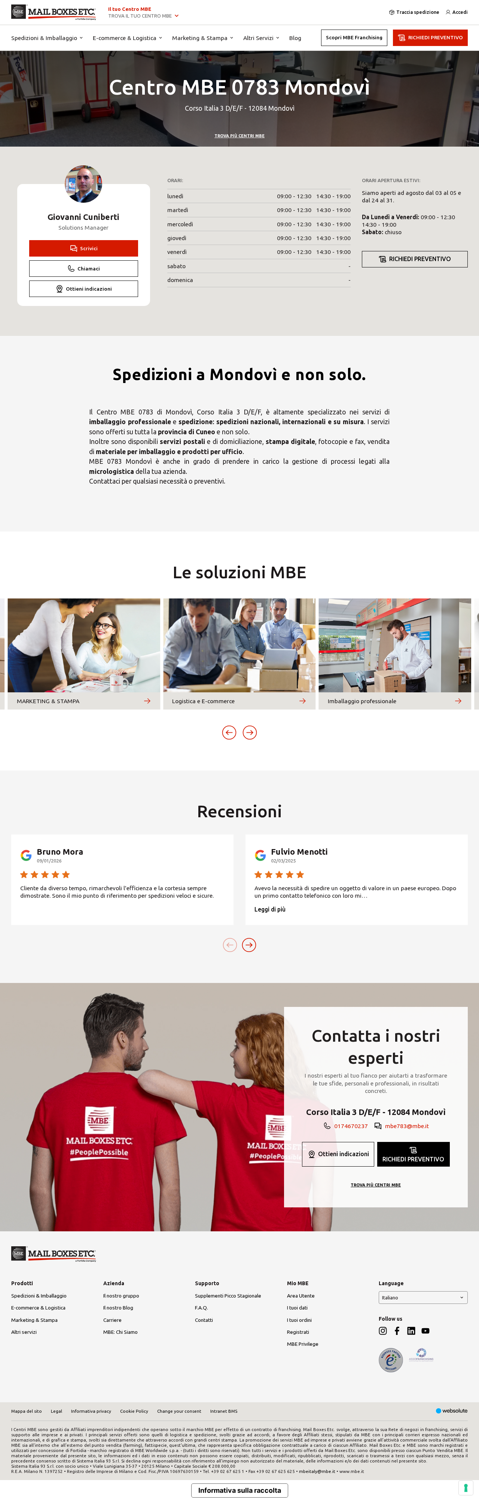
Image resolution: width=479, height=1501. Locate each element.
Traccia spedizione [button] (417, 12)
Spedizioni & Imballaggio (44, 37)
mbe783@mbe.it (407, 1125)
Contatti (204, 1320)
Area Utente (301, 1296)
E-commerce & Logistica (124, 37)
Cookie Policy (134, 1411)
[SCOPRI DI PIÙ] (147, 701)
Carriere (112, 1320)
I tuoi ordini (299, 1320)
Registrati (298, 1332)
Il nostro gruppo (121, 1296)
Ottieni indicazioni (89, 289)
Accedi (460, 12)
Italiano (390, 1298)
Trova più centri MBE (239, 136)
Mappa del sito (26, 1411)
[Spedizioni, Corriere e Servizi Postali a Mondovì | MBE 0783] (53, 12)
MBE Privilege (302, 1344)
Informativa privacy (91, 1411)
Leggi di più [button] (270, 909)
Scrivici (89, 248)
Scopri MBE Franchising (354, 37)
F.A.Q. (201, 1308)
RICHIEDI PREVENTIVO (435, 37)
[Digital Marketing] (452, 1411)
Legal (56, 1411)
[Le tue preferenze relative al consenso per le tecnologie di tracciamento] (466, 1488)
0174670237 (351, 1125)
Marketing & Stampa (200, 37)
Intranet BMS (223, 1411)
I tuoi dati (297, 1308)
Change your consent (179, 1411)
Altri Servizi (258, 37)
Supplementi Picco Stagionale (228, 1296)
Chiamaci (88, 269)
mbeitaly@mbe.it (317, 1471)
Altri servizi (24, 1332)
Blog (295, 37)
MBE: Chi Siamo (120, 1332)
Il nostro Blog (118, 1308)
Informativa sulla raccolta (239, 1490)
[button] (229, 733)
